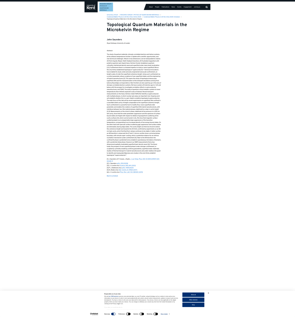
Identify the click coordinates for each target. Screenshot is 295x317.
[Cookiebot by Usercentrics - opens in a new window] (94, 314)
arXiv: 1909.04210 (128, 168)
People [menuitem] (157, 7)
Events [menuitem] (179, 7)
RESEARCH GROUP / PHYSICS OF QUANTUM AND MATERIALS (139, 15)
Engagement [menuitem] (188, 7)
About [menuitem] (151, 7)
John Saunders (114, 39)
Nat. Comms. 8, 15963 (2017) (128, 170)
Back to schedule (112, 176)
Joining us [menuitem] (197, 7)
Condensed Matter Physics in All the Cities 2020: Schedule (162, 17)
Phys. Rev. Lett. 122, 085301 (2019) (131, 172)
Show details (164, 314)
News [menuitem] (173, 7)
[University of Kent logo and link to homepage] (91, 7)
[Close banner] (208, 293)
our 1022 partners (114, 296)
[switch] (128, 314)
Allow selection (193, 299)
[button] (206, 7)
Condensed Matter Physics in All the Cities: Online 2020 (124, 17)
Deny (193, 304)
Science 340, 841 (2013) (128, 166)
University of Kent (112, 15)
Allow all (193, 294)
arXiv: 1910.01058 (122, 163)
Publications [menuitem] (165, 7)
